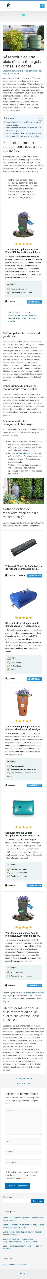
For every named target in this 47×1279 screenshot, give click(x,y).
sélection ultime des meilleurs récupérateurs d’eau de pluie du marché (23, 318)
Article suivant (24, 1083)
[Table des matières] (40, 119)
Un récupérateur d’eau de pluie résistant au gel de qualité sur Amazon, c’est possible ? (23, 134)
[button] (23, 15)
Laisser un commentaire (13, 71)
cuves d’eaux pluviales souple (24, 453)
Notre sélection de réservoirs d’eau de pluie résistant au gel (23, 129)
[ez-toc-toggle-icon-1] (39, 118)
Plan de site (23, 1273)
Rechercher (7, 1197)
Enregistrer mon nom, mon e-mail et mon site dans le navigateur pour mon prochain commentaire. (22, 1175)
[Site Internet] (23, 1163)
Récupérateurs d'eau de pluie (15, 1264)
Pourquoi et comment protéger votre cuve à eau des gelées (23, 123)
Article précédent (24, 1079)
